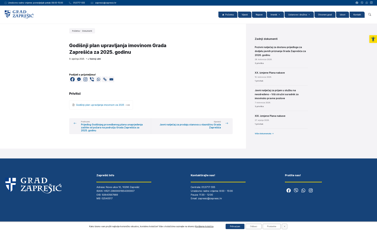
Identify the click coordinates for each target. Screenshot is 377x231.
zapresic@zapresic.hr (210, 198)
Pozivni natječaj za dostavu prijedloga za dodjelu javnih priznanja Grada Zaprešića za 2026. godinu (280, 51)
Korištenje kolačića (204, 226)
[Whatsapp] (98, 79)
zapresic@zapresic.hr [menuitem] (105, 2)
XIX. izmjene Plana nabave (270, 115)
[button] (373, 39)
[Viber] (92, 79)
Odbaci (253, 226)
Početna (229, 14)
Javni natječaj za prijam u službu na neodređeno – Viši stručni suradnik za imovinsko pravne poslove (277, 94)
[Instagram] (371, 2)
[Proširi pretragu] (370, 14)
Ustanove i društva (297, 14)
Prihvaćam (235, 226)
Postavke (271, 226)
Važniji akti (95, 59)
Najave (259, 14)
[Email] (111, 79)
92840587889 (110, 194)
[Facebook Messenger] (79, 79)
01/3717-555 (208, 187)
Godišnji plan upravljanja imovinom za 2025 (100, 104)
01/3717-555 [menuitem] (79, 2)
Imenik (274, 14)
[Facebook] (72, 79)
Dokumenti (87, 31)
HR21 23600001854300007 (119, 190)
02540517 (107, 198)
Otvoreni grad (325, 14)
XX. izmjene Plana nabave (270, 72)
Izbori (342, 14)
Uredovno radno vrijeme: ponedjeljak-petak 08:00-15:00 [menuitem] (35, 2)
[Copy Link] (105, 79)
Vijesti (245, 14)
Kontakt (357, 14)
